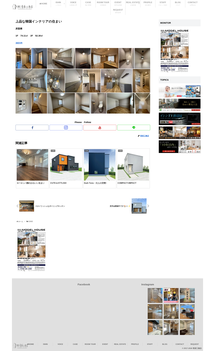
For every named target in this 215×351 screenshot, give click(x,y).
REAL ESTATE (120, 344)
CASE (75, 344)
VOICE (60, 344)
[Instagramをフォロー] (66, 127)
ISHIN (45, 344)
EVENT (105, 344)
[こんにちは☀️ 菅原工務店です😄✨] (187, 327)
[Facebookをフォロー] (32, 127)
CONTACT (180, 344)
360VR (19, 43)
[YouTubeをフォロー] (99, 127)
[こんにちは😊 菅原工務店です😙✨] (171, 295)
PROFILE (135, 344)
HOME (31, 344)
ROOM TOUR (90, 344)
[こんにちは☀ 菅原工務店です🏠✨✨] (171, 327)
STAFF (150, 344)
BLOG (164, 344)
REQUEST (194, 344)
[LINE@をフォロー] (133, 127)
